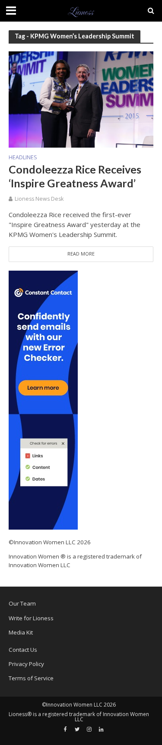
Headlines (23, 158)
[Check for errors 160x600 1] (43, 399)
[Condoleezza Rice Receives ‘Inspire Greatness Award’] (81, 99)
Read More (81, 254)
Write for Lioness (31, 618)
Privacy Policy (26, 664)
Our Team (22, 603)
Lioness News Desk (39, 198)
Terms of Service (31, 678)
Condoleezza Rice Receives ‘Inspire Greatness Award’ (75, 176)
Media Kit (21, 632)
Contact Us (23, 649)
